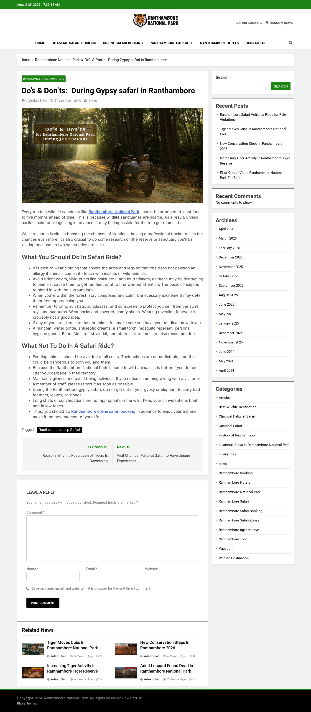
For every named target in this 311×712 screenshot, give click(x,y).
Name (32, 569)
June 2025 (226, 304)
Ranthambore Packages (171, 43)
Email (91, 569)
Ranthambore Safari (234, 501)
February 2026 (229, 248)
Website (151, 569)
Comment (35, 512)
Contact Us (256, 43)
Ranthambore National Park (43, 79)
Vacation (225, 549)
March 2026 (228, 238)
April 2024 (226, 371)
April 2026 (226, 229)
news (223, 464)
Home (40, 43)
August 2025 (228, 295)
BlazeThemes (27, 703)
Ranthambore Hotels (219, 43)
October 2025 (229, 276)
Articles (225, 398)
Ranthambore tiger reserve (239, 530)
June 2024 (226, 352)
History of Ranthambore (237, 435)
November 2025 (231, 267)
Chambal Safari (230, 426)
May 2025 (226, 314)
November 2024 (231, 342)
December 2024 (230, 333)
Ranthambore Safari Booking (240, 511)
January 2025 (229, 323)
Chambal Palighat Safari (237, 416)
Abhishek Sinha (36, 100)
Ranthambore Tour (233, 539)
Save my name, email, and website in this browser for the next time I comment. (91, 588)
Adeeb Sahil (59, 656)
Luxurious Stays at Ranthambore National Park (254, 445)
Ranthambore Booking (235, 473)
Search (222, 77)
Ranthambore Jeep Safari (59, 430)
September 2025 (231, 286)
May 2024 (226, 361)
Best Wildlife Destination (237, 407)
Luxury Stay (227, 454)
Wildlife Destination (234, 558)
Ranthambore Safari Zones (239, 520)
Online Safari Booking (123, 43)
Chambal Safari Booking (74, 43)
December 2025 (230, 257)
